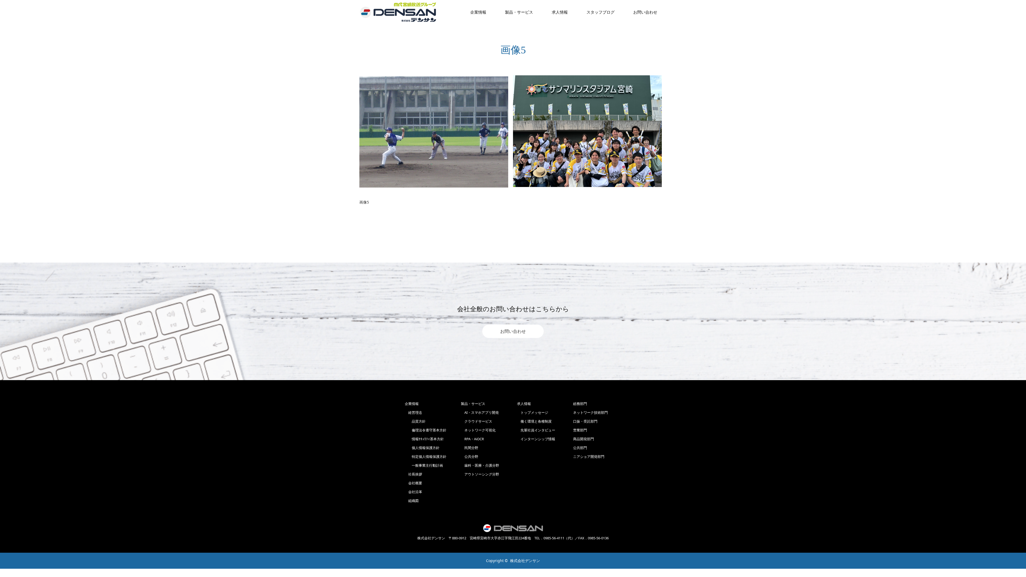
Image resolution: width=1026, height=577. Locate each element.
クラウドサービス (476, 421)
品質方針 (415, 421)
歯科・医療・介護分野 (480, 465)
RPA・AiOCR (472, 438)
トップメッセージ (532, 412)
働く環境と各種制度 (534, 421)
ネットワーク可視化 (478, 430)
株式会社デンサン (525, 560)
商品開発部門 (583, 438)
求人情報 (560, 12)
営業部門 (580, 430)
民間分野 (469, 447)
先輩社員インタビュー (536, 430)
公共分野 (469, 456)
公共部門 (580, 447)
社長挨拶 (413, 474)
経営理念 (413, 412)
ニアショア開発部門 (588, 456)
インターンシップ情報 (536, 438)
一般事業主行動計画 (424, 465)
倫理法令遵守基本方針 (425, 430)
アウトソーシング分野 (480, 474)
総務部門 (580, 403)
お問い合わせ (513, 331)
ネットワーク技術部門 (590, 412)
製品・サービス (519, 12)
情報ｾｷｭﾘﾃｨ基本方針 (424, 438)
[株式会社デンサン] (398, 12)
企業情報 (478, 12)
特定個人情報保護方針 (425, 456)
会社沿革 (413, 491)
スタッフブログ (600, 12)
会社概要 (413, 483)
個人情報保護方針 (422, 447)
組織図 (412, 500)
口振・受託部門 (585, 421)
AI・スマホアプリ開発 (480, 412)
